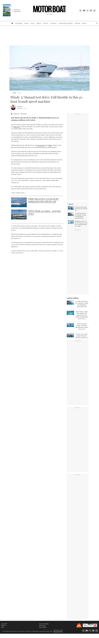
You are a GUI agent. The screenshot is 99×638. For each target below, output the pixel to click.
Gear (32, 23)
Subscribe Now (17, 9)
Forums (77, 23)
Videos (38, 23)
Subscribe (18, 23)
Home (14, 93)
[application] (49, 68)
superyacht (16, 127)
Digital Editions (17, 11)
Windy (50, 145)
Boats (26, 23)
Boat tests (16, 114)
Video (19, 93)
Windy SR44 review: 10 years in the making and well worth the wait (43, 200)
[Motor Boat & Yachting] (49, 10)
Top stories (23, 114)
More (84, 23)
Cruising (53, 23)
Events (45, 23)
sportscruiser (41, 145)
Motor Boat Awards (66, 23)
